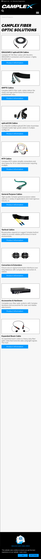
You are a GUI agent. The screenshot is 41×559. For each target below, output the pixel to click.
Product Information (14, 63)
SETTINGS (33, 555)
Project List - (7, 1)
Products (10, 17)
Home (4, 17)
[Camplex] (20, 5)
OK (23, 555)
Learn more (23, 552)
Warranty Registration (19, 1)
